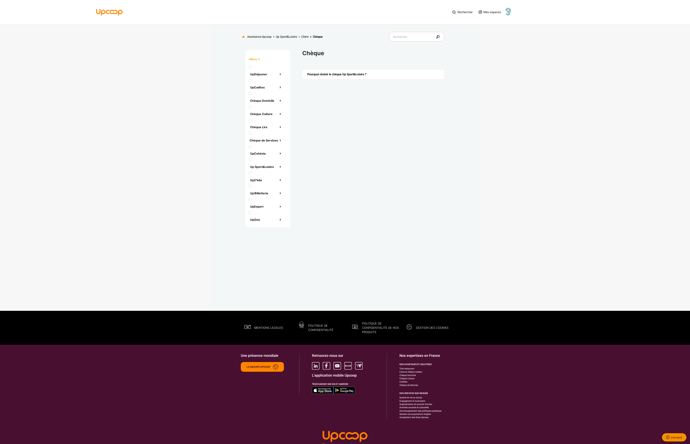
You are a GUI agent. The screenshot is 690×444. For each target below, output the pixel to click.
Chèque (318, 36)
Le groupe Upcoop (258, 366)
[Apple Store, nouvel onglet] (323, 390)
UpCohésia (258, 153)
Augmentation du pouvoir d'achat (415, 404)
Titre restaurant (406, 368)
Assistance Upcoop (259, 36)
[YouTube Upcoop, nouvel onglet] (337, 366)
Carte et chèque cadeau (410, 372)
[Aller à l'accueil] (244, 37)
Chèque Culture (261, 114)
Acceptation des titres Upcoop (414, 417)
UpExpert (256, 206)
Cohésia (403, 382)
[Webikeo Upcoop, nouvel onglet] (359, 366)
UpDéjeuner (258, 74)
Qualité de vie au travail (410, 397)
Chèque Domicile (262, 100)
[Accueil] (109, 12)
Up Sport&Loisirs (286, 36)
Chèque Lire (258, 127)
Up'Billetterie (259, 193)
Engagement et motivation (412, 401)
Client (305, 36)
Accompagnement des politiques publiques (420, 411)
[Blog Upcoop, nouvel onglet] (348, 366)
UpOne (255, 219)
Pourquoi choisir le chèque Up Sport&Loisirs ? (336, 74)
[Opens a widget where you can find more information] (674, 437)
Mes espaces (492, 12)
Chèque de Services (264, 140)
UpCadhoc (257, 87)
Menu (253, 59)
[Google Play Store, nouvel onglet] (344, 390)
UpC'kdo (256, 180)
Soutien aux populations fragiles (415, 414)
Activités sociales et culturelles (414, 407)
